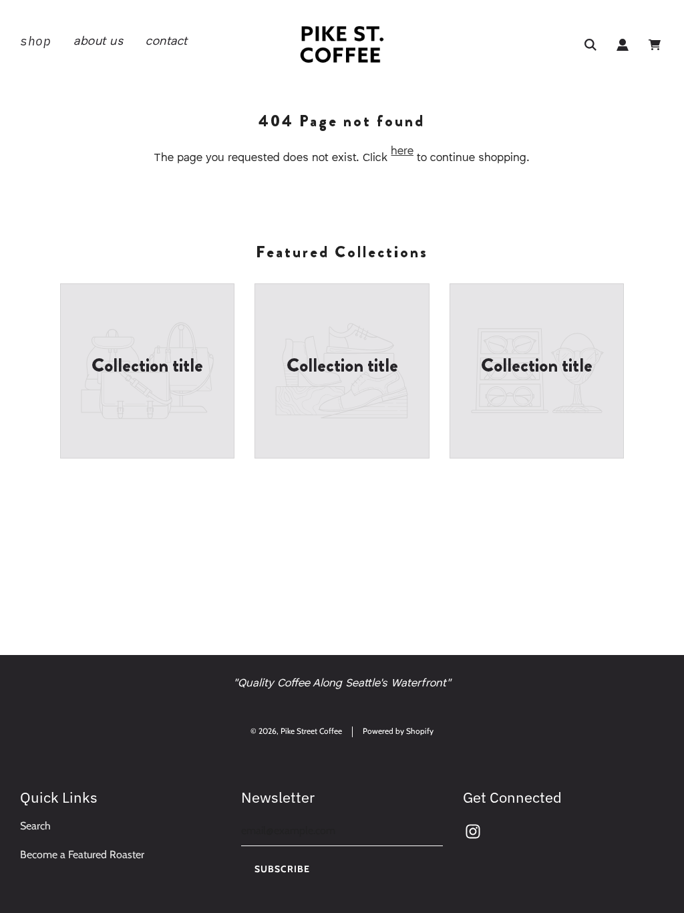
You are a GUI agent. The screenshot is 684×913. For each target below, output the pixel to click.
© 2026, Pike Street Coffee (296, 731)
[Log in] (623, 45)
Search (35, 825)
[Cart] (656, 45)
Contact (167, 41)
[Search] (590, 45)
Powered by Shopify (398, 731)
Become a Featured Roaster (82, 854)
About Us (98, 41)
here (402, 151)
